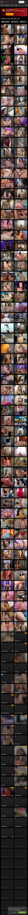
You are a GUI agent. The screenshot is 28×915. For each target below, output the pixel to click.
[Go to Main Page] (8, 1)
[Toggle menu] (1, 2)
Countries (16, 21)
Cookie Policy (17, 909)
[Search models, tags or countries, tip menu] (26, 5)
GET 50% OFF (10, 14)
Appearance (6, 21)
